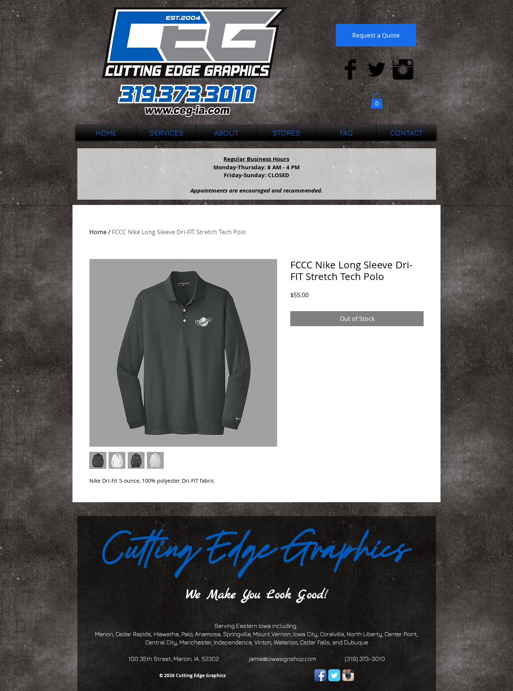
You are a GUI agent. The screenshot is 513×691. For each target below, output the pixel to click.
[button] (376, 101)
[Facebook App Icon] (320, 675)
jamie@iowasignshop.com (282, 658)
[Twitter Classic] (334, 675)
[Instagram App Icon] (348, 675)
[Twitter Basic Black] (376, 69)
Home (98, 232)
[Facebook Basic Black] (350, 69)
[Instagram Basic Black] (402, 69)
